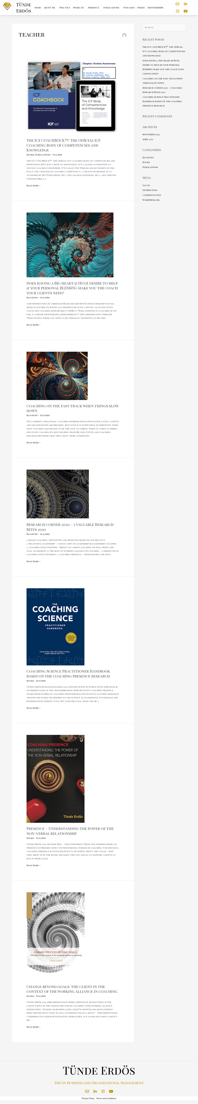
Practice (64, 7)
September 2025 (151, 134)
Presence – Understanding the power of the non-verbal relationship (70, 831)
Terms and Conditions (106, 1098)
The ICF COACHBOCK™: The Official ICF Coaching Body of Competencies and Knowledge (63, 145)
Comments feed (151, 194)
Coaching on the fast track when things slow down (73, 408)
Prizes (141, 7)
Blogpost (32, 297)
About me (49, 7)
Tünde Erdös (23, 7)
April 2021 (147, 139)
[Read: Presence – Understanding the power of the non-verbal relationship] (56, 778)
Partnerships (155, 7)
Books (30, 154)
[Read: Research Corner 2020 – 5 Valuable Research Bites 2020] (58, 493)
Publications (111, 7)
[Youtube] (185, 11)
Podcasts (129, 7)
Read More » (33, 185)
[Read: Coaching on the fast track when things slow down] (57, 375)
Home (38, 7)
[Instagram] (177, 11)
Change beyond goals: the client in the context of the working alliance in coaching (72, 989)
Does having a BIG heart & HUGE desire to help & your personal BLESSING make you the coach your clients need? (72, 287)
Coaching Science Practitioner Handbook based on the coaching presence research (68, 673)
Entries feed (149, 190)
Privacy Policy (88, 1098)
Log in (146, 185)
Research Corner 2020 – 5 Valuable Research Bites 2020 (70, 527)
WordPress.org (151, 199)
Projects (78, 7)
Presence (93, 7)
